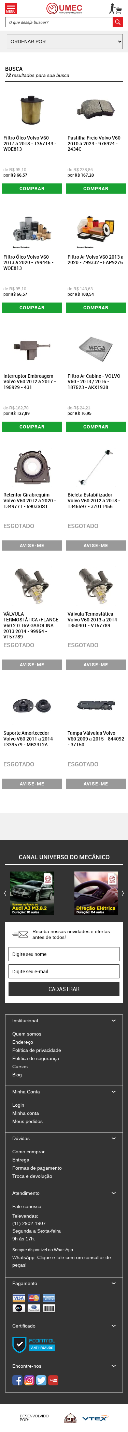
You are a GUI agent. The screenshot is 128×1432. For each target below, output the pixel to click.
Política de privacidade (36, 1050)
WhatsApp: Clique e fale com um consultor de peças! (61, 1258)
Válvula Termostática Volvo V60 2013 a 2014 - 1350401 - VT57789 (94, 620)
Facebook (17, 1380)
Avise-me (32, 545)
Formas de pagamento (37, 1168)
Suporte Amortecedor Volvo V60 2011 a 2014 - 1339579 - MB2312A (29, 739)
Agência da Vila (70, 1418)
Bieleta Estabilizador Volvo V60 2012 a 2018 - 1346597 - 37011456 (94, 500)
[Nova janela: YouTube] (32, 893)
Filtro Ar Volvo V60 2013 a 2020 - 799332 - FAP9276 (96, 260)
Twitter (41, 1380)
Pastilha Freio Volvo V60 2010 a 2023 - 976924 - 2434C (94, 143)
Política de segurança (35, 1058)
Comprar (32, 188)
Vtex (95, 1418)
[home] (64, 8)
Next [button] (123, 893)
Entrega (20, 1159)
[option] (32, 893)
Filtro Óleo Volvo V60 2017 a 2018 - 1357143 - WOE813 (29, 143)
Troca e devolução (32, 1176)
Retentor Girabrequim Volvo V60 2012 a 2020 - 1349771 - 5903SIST (29, 500)
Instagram (29, 1380)
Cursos (20, 1066)
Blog (17, 1074)
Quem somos (26, 1034)
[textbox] (64, 22)
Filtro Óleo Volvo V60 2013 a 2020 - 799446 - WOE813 (28, 263)
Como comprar (28, 1151)
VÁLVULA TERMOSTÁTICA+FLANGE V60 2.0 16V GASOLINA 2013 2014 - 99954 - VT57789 (30, 625)
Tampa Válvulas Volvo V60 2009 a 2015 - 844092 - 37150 (96, 739)
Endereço (22, 1042)
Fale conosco (26, 1206)
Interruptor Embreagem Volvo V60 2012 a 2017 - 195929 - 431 (29, 382)
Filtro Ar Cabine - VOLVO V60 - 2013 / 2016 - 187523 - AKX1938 (94, 382)
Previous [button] (5, 893)
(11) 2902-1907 (29, 1223)
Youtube (53, 1380)
